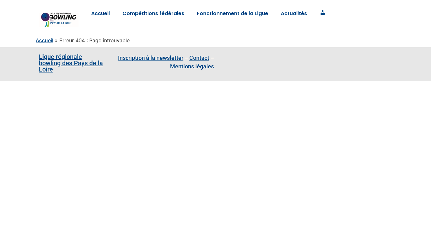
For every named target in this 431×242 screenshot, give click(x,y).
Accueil (100, 13)
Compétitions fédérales (153, 13)
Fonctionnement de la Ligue (232, 13)
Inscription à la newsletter (150, 58)
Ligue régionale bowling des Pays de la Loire (71, 63)
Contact (199, 58)
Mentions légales (192, 66)
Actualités (294, 13)
